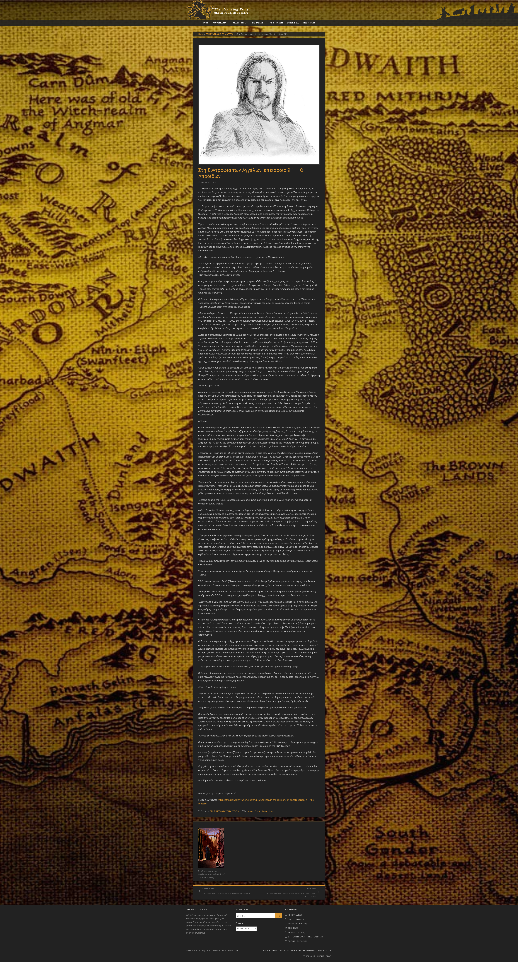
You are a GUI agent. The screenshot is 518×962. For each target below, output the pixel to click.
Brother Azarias (261, 811)
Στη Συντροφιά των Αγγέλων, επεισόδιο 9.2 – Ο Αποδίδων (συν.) (211, 874)
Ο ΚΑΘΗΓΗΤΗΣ (239, 23)
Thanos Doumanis (232, 950)
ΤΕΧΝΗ (291, 928)
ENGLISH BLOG (308, 23)
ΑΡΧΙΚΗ (206, 23)
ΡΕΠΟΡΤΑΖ (293, 914)
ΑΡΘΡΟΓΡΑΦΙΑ (219, 23)
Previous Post (226, 891)
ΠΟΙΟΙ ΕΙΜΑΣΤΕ (276, 23)
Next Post (290, 892)
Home (201, 34)
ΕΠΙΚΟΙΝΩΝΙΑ (293, 23)
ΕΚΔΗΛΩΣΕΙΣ (257, 23)
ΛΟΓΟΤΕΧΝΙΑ (294, 919)
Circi (217, 182)
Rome (272, 811)
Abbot (251, 811)
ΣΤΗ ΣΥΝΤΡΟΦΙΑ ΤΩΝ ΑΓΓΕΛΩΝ (220, 34)
